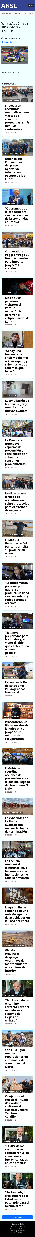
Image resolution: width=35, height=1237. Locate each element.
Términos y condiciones (17, 1231)
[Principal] (31, 5)
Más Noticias (17, 1217)
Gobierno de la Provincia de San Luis (17, 1225)
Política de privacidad (17, 1232)
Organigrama (14, 1229)
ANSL (9, 5)
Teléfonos (22, 1229)
